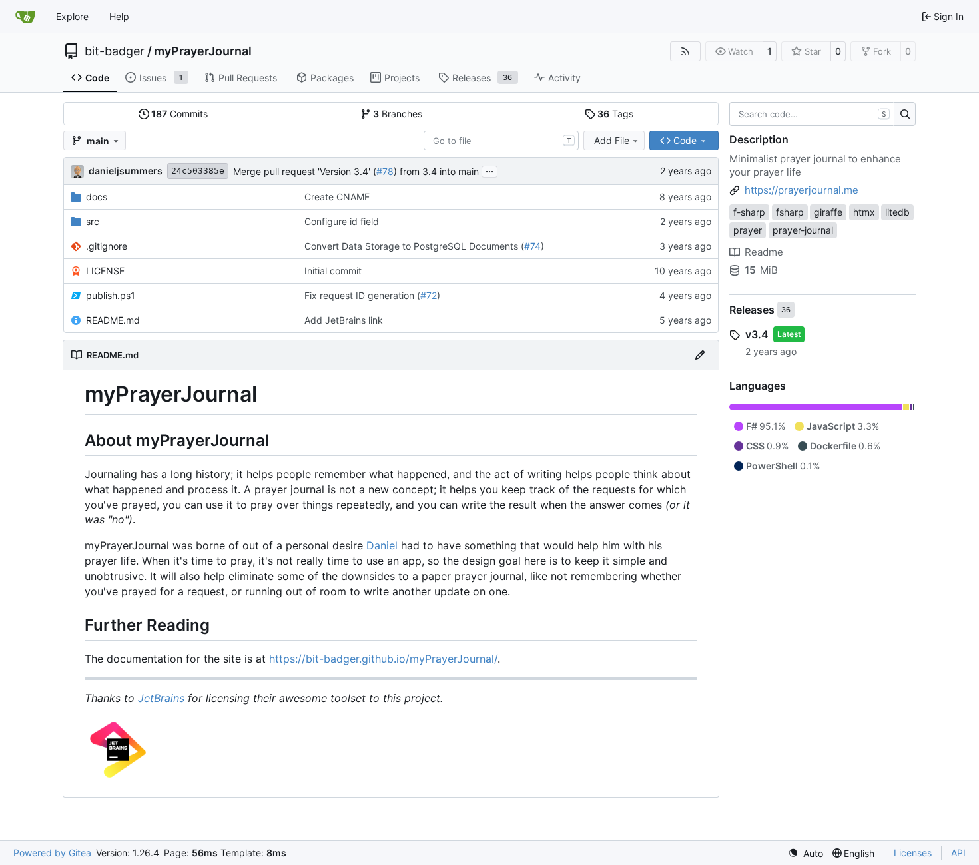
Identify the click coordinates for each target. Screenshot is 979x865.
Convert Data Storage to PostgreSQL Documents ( (414, 246)
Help (119, 16)
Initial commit (333, 270)
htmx (864, 212)
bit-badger (115, 51)
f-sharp (749, 212)
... (489, 170)
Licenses (913, 852)
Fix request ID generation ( (362, 295)
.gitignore (106, 246)
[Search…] (905, 114)
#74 (532, 246)
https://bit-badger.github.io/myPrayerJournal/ (383, 658)
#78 (385, 171)
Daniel (382, 545)
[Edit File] (700, 355)
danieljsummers (126, 170)
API (958, 852)
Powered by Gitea (52, 852)
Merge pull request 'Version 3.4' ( (304, 171)
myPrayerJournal (203, 51)
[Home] (25, 17)
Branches (397, 113)
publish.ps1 (110, 295)
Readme (764, 252)
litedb (897, 212)
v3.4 (757, 334)
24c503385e (197, 171)
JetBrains (161, 698)
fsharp (790, 212)
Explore (72, 16)
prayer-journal (803, 230)
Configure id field (341, 221)
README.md (113, 320)
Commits (179, 113)
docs (96, 196)
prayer (747, 230)
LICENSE (105, 270)
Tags (615, 113)
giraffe (828, 212)
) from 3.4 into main (436, 171)
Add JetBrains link (343, 320)
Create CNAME (337, 196)
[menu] (805, 853)
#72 (428, 295)
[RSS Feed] (685, 51)
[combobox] (501, 140)
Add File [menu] (611, 140)
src (92, 221)
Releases (752, 309)
